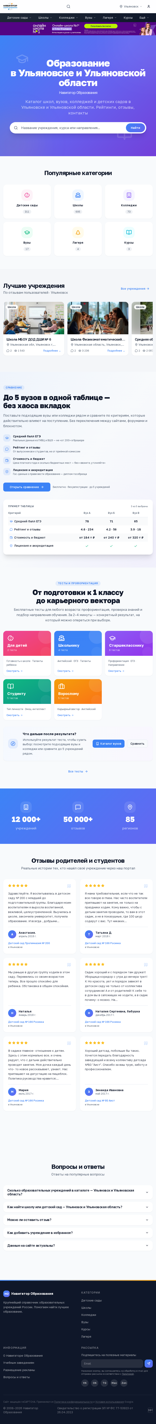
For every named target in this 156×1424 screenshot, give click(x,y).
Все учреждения (133, 288)
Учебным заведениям (18, 1362)
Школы (43, 17)
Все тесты (75, 771)
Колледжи (67, 17)
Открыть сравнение (24, 487)
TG (104, 1382)
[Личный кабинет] (149, 6)
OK (95, 1382)
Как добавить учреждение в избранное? (40, 1233)
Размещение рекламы (19, 1370)
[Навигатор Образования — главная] (10, 6)
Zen (124, 1382)
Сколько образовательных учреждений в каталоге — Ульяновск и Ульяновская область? (70, 1192)
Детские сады (17, 17)
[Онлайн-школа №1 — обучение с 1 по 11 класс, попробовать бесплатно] (78, 28)
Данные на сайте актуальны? (31, 1245)
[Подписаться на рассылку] (149, 1363)
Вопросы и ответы (16, 1377)
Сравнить (137, 743)
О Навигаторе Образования (23, 1355)
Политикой (128, 1373)
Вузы (88, 17)
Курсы (128, 17)
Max (114, 1382)
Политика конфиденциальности (73, 1401)
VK (85, 1382)
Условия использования (109, 1401)
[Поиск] (68, 6)
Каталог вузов (110, 743)
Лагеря (108, 17)
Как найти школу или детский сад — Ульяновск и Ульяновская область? (64, 1207)
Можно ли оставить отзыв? (29, 1220)
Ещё (142, 17)
